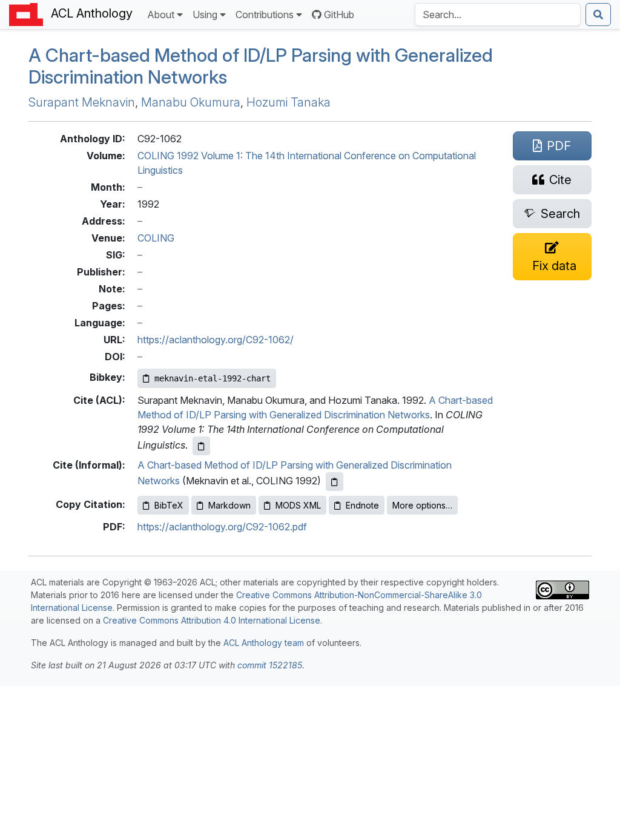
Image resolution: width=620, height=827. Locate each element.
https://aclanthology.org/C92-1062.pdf (222, 527)
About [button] (160, 14)
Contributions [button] (265, 14)
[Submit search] (598, 14)
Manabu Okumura (190, 102)
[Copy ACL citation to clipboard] (201, 446)
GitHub (339, 14)
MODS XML (298, 505)
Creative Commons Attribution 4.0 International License (211, 620)
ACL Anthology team (263, 643)
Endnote (362, 505)
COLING (155, 238)
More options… (422, 505)
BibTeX (168, 505)
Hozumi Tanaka (288, 102)
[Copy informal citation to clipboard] (334, 481)
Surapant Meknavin (81, 102)
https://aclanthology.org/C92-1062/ (215, 340)
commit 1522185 (269, 665)
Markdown (229, 505)
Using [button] (205, 14)
